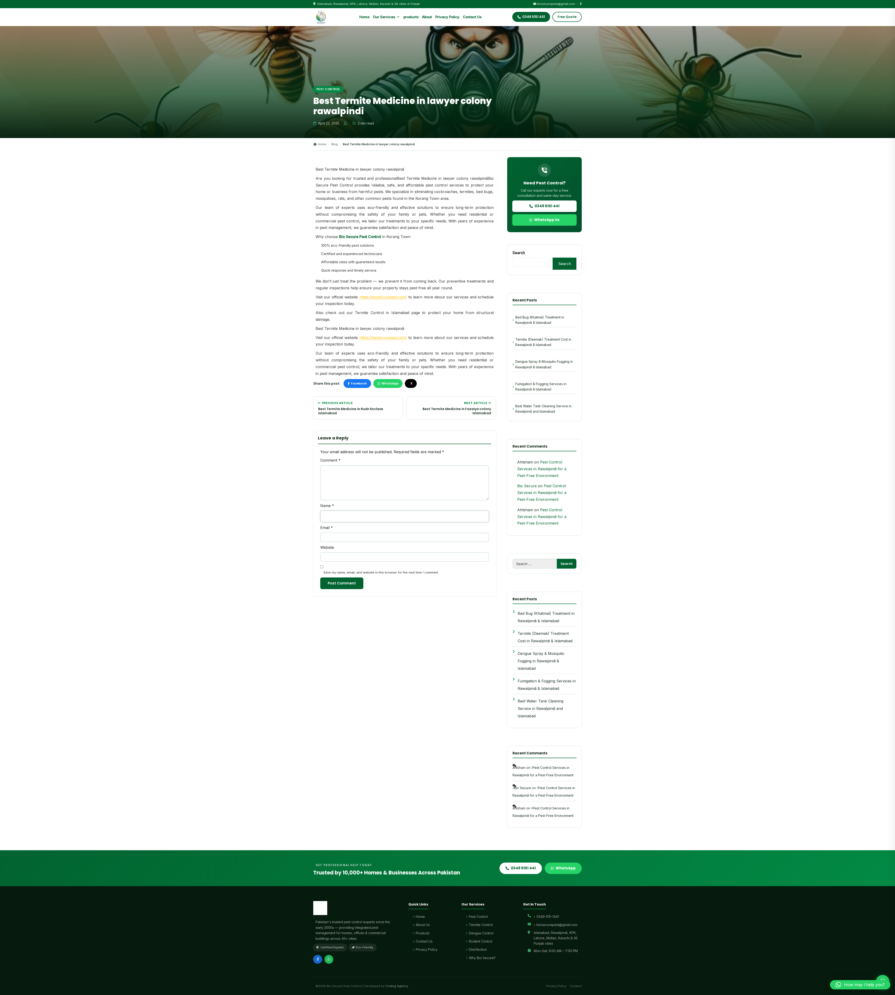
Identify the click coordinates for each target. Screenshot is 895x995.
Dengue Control (481, 933)
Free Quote (567, 16)
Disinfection (478, 949)
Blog (334, 144)
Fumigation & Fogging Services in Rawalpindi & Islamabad (540, 386)
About (427, 17)
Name (327, 505)
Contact (576, 986)
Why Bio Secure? (482, 958)
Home (364, 17)
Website (327, 547)
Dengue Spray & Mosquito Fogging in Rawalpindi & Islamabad (544, 364)
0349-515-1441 (548, 917)
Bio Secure (527, 486)
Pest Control (328, 89)
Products (423, 933)
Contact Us (472, 17)
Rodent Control (480, 941)
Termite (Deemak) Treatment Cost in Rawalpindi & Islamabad (543, 342)
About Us (423, 925)
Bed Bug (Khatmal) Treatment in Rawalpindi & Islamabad (539, 320)
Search (519, 252)
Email (326, 527)
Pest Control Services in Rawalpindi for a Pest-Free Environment (541, 469)
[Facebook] (317, 959)
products (411, 17)
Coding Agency (397, 986)
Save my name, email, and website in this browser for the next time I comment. (381, 572)
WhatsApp (390, 383)
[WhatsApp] (328, 959)
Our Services (384, 17)
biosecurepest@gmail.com (556, 4)
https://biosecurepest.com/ (383, 297)
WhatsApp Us (547, 219)
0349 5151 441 (547, 206)
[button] (860, 984)
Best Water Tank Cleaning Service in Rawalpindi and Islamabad (543, 408)
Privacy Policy (447, 17)
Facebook (359, 383)
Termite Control (481, 925)
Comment (330, 460)
